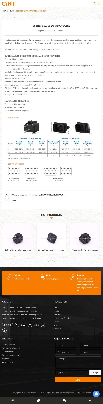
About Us (57, 314)
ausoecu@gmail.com (54, 279)
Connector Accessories (11, 355)
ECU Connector (8, 344)
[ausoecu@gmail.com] (13, 400)
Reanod (88, 392)
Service (57, 321)
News (11, 10)
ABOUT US (7, 301)
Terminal (5, 358)
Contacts (57, 328)
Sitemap (64, 392)
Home (5, 10)
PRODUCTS (8, 338)
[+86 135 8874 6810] (38, 400)
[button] (48, 259)
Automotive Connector (11, 348)
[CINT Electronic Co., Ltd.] (8, 3)
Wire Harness (7, 362)
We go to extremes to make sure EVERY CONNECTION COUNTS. (39, 195)
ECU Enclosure (8, 351)
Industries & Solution (62, 318)
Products (57, 311)
